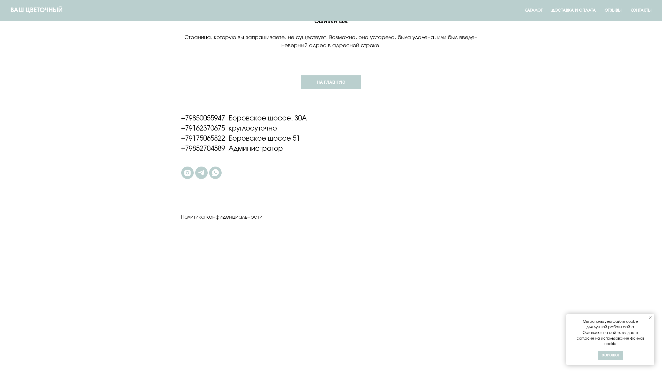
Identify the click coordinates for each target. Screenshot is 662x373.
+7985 (190, 118)
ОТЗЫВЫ (613, 10)
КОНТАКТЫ (641, 10)
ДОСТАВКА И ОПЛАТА (573, 10)
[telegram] (201, 173)
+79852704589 (203, 148)
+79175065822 (203, 138)
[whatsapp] (215, 173)
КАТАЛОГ (533, 10)
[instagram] (187, 173)
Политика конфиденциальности (221, 217)
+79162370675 (203, 128)
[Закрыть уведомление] (650, 317)
